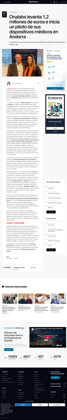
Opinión (3, 394)
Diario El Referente (17, 83)
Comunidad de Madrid (39, 388)
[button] (64, 401)
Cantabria (36, 380)
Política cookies (5, 380)
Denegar (40, 404)
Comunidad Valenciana (39, 390)
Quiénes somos (5, 374)
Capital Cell (9, 258)
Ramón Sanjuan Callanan (39, 311)
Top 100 (4, 398)
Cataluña (36, 386)
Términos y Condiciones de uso (8, 382)
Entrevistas (20, 378)
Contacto (4, 376)
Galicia (35, 394)
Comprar (55, 128)
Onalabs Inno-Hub (19, 267)
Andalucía (36, 374)
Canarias (36, 378)
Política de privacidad (5, 417)
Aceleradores (21, 392)
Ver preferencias (57, 404)
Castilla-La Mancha (38, 384)
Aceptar (23, 404)
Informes (4, 392)
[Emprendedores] (54, 2)
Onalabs (16, 258)
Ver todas (55, 131)
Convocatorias (21, 394)
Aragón (36, 376)
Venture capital (21, 382)
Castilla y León (37, 382)
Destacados (20, 396)
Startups (20, 380)
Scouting (4, 396)
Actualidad (20, 374)
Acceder (9, 349)
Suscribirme (55, 377)
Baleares (36, 397)
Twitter (52, 397)
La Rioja (36, 396)
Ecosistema (20, 376)
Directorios (4, 390)
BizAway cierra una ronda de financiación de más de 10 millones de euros (57, 309)
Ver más (51, 211)
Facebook (53, 394)
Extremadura (37, 392)
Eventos (20, 398)
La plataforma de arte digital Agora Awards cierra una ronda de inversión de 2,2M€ (41, 309)
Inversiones (20, 384)
